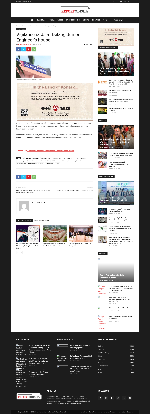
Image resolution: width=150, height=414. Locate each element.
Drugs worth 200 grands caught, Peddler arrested (75, 190)
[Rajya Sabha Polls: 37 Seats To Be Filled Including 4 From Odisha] (55, 233)
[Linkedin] (121, 1)
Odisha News (49, 163)
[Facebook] (114, 1)
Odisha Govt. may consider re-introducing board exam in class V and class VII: (120, 299)
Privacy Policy (121, 412)
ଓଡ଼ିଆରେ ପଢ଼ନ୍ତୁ (117, 20)
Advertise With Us (109, 412)
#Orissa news (56, 161)
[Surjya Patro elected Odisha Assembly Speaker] (116, 270)
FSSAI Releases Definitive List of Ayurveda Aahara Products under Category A (120, 228)
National (41, 20)
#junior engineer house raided (26, 161)
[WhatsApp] (34, 49)
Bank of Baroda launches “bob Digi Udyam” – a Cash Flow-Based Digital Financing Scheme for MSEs (121, 82)
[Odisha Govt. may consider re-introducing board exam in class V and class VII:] (102, 299)
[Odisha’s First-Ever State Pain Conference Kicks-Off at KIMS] (116, 193)
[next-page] (21, 252)
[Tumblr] (128, 1)
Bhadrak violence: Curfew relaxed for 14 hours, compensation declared (33, 191)
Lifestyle (96, 20)
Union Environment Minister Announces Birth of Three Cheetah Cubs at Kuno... (39, 372)
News (24, 26)
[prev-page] (17, 252)
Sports (86, 20)
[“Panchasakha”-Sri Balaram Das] (102, 312)
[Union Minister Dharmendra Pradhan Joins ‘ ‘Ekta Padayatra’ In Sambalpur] (102, 155)
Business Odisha (73, 20)
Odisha (51, 20)
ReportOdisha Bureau (24, 44)
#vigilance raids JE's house (35, 163)
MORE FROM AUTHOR (41, 221)
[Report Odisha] (75, 10)
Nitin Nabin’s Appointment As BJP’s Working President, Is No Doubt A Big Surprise (115, 142)
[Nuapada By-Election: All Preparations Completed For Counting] (102, 164)
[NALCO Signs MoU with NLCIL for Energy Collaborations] (81, 233)
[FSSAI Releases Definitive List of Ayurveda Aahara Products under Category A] (102, 228)
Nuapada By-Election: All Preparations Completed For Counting (118, 164)
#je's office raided (82, 158)
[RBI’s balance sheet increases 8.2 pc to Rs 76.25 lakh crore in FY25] (102, 101)
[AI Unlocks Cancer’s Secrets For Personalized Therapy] (102, 211)
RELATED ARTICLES (24, 221)
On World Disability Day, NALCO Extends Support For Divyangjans (114, 70)
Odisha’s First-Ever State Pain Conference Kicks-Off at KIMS (113, 199)
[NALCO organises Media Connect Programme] (102, 93)
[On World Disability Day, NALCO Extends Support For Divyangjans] (116, 64)
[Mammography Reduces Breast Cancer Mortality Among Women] (102, 220)
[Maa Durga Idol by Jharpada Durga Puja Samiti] (102, 322)
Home (18, 26)
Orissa (57, 163)
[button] (110, 1)
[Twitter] (132, 1)
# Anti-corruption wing (32, 158)
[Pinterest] (28, 49)
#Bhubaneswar (57, 158)
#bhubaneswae (46, 158)
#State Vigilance (66, 161)
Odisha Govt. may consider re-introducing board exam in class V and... (81, 369)
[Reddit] (124, 1)
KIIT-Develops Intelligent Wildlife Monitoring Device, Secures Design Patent (27, 246)
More (105, 20)
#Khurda (39, 161)
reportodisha (83, 412)
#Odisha (47, 161)
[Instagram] (117, 1)
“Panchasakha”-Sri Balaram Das (119, 308)
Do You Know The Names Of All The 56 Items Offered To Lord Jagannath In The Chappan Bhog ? (121, 288)
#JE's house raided (69, 158)
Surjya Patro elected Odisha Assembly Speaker (112, 276)
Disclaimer (130, 412)
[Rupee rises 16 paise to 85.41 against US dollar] (102, 110)
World (60, 20)
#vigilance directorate (80, 161)
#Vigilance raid (21, 163)
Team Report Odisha (95, 412)
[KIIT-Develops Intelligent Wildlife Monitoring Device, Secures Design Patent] (28, 233)
